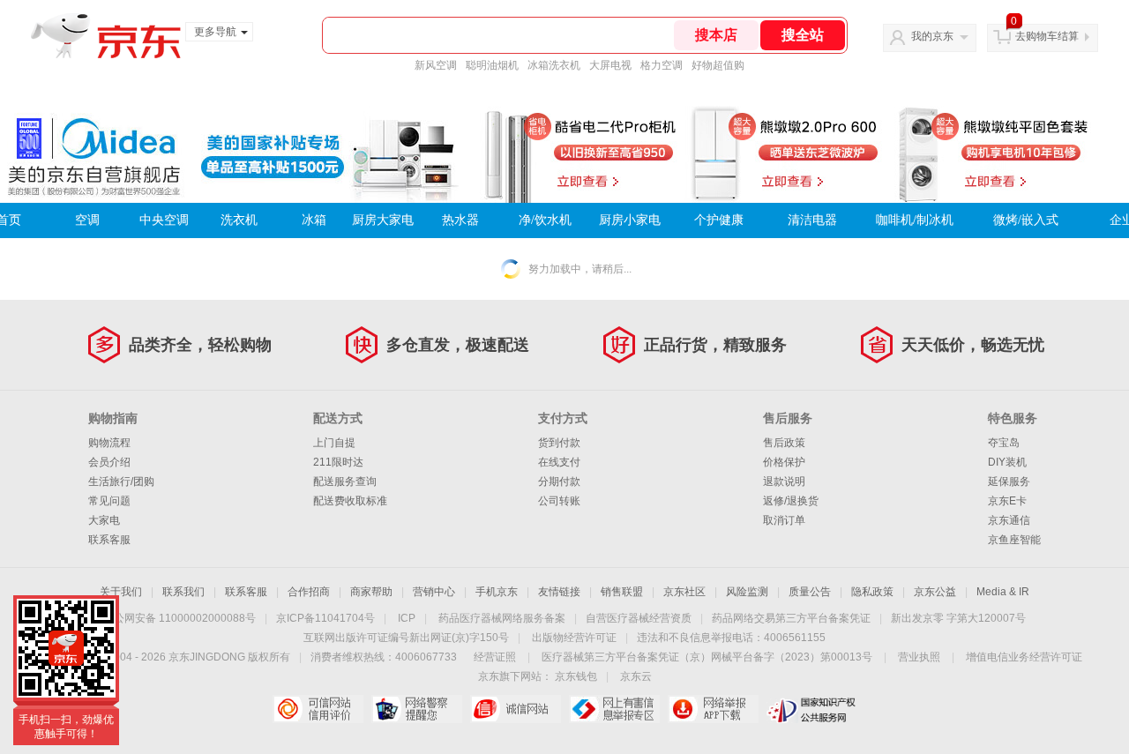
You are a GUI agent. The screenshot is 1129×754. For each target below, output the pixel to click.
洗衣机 (239, 220)
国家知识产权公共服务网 (811, 709)
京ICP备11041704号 (325, 618)
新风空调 (436, 65)
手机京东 (496, 592)
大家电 (104, 520)
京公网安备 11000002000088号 (179, 618)
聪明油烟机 (492, 65)
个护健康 (719, 220)
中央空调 (164, 220)
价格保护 (784, 462)
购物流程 (109, 443)
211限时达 (338, 462)
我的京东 (932, 36)
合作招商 (309, 592)
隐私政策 (872, 592)
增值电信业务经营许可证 (1024, 657)
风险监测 (747, 592)
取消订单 (784, 520)
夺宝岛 (1004, 443)
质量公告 (810, 592)
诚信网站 (515, 709)
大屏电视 (610, 65)
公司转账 (559, 501)
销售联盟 (622, 592)
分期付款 (559, 481)
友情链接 (559, 592)
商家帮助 (371, 592)
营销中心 (434, 592)
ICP (406, 618)
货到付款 (559, 443)
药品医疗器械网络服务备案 (501, 618)
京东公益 (935, 592)
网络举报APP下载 (713, 709)
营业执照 (919, 657)
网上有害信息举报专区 (614, 709)
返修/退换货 (791, 501)
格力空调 (661, 65)
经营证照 (495, 657)
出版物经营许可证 (574, 637)
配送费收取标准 (350, 501)
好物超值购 (718, 65)
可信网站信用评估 (318, 709)
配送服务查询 (345, 481)
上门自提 (334, 443)
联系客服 (109, 540)
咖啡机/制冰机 (914, 220)
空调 (87, 220)
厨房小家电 (630, 220)
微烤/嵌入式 (1025, 220)
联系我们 (183, 592)
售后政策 (784, 443)
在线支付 (559, 462)
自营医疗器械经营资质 (639, 618)
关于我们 (121, 592)
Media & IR (1002, 592)
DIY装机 (1007, 462)
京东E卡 (1007, 501)
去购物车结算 (1047, 36)
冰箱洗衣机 (553, 65)
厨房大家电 (383, 220)
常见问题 (109, 501)
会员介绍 (109, 462)
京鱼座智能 (1014, 540)
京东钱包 (576, 676)
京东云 (636, 676)
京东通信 (1009, 520)
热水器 (460, 220)
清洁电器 (812, 220)
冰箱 (314, 220)
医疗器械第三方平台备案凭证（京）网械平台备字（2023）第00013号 (707, 657)
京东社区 (684, 592)
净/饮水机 (545, 220)
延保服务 (1009, 481)
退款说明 (784, 481)
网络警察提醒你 (416, 709)
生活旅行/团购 (121, 481)
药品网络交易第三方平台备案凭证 (791, 618)
